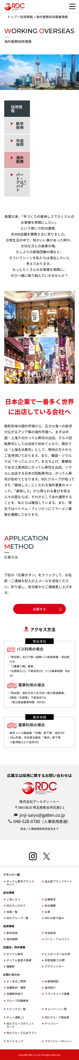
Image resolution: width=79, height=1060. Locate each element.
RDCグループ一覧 (17, 918)
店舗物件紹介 (14, 993)
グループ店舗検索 (17, 1000)
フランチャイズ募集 (57, 993)
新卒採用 (20, 125)
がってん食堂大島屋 (18, 960)
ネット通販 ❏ (14, 1017)
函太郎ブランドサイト (58, 881)
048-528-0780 (41, 821)
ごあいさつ (13, 899)
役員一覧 (12, 911)
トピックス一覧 (16, 1008)
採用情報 (26, 17)
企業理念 (50, 899)
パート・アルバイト (20, 182)
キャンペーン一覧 (56, 1008)
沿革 (47, 911)
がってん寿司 (14, 954)
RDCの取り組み (54, 918)
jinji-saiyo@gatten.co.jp (42, 815)
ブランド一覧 (11, 874)
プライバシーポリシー (58, 1041)
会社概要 (50, 905)
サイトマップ (14, 1041)
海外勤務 (20, 159)
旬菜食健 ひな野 (55, 960)
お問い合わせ (11, 974)
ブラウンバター (54, 966)
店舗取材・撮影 (16, 987)
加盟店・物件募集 (14, 947)
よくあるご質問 (16, 981)
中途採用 (20, 142)
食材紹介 (50, 987)
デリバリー (52, 1023)
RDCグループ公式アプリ (21, 1032)
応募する (39, 609)
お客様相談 (52, 981)
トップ (12, 17)
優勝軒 (10, 966)
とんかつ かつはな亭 (57, 954)
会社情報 (8, 892)
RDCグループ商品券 (57, 1017)
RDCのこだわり (16, 905)
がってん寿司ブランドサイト (20, 883)
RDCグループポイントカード (20, 1025)
